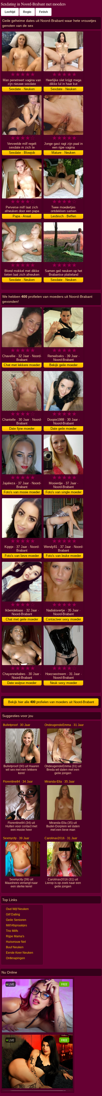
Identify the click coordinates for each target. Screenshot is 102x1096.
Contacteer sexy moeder (63, 619)
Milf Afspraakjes (16, 925)
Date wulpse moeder (21, 683)
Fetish (43, 12)
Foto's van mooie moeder (22, 492)
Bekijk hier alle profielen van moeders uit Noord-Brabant (51, 702)
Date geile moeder (63, 428)
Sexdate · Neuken (22, 89)
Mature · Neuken (63, 152)
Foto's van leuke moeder (63, 556)
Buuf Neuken (15, 947)
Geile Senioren (16, 920)
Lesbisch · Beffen (63, 216)
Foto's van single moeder (63, 492)
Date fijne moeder (21, 428)
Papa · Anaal (22, 216)
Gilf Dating (13, 914)
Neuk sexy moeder (63, 683)
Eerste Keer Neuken (19, 952)
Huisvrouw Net (16, 942)
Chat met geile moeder (22, 619)
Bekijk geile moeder (63, 365)
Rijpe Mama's (15, 936)
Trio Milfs (12, 931)
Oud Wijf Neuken (17, 909)
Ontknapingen (15, 958)
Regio (27, 12)
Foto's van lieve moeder (22, 556)
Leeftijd (10, 12)
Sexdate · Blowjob (22, 152)
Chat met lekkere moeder (22, 365)
